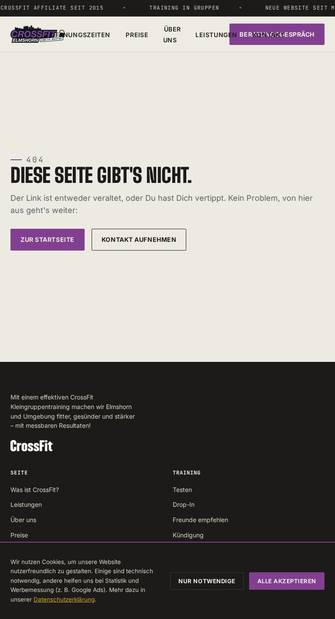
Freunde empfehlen (200, 519)
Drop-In (184, 504)
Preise (137, 34)
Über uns (172, 34)
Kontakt (268, 34)
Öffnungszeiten (80, 34)
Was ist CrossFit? (34, 489)
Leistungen (216, 34)
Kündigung (188, 535)
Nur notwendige (206, 581)
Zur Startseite (48, 239)
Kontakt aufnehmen (139, 239)
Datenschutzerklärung (64, 599)
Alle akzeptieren (286, 581)
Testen (182, 489)
